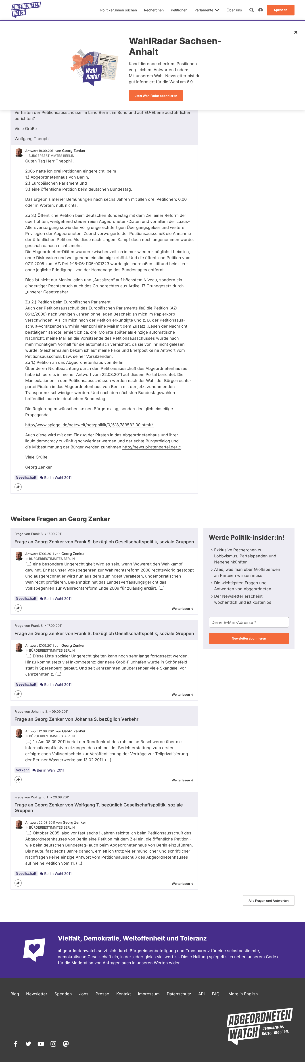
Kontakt (123, 994)
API (201, 994)
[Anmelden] (260, 10)
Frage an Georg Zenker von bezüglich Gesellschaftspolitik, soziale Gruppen (104, 541)
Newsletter (36, 994)
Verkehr (22, 770)
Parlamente (203, 10)
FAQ (215, 994)
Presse (102, 994)
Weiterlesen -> (183, 608)
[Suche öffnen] (251, 10)
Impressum (149, 994)
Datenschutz (179, 994)
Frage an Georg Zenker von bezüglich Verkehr (76, 719)
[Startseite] (26, 10)
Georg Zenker (73, 150)
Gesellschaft (26, 477)
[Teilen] (18, 486)
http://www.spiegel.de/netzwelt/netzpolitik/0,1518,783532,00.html (87, 424)
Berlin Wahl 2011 (58, 477)
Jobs (83, 994)
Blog (14, 994)
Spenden (63, 994)
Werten (161, 962)
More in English (243, 994)
